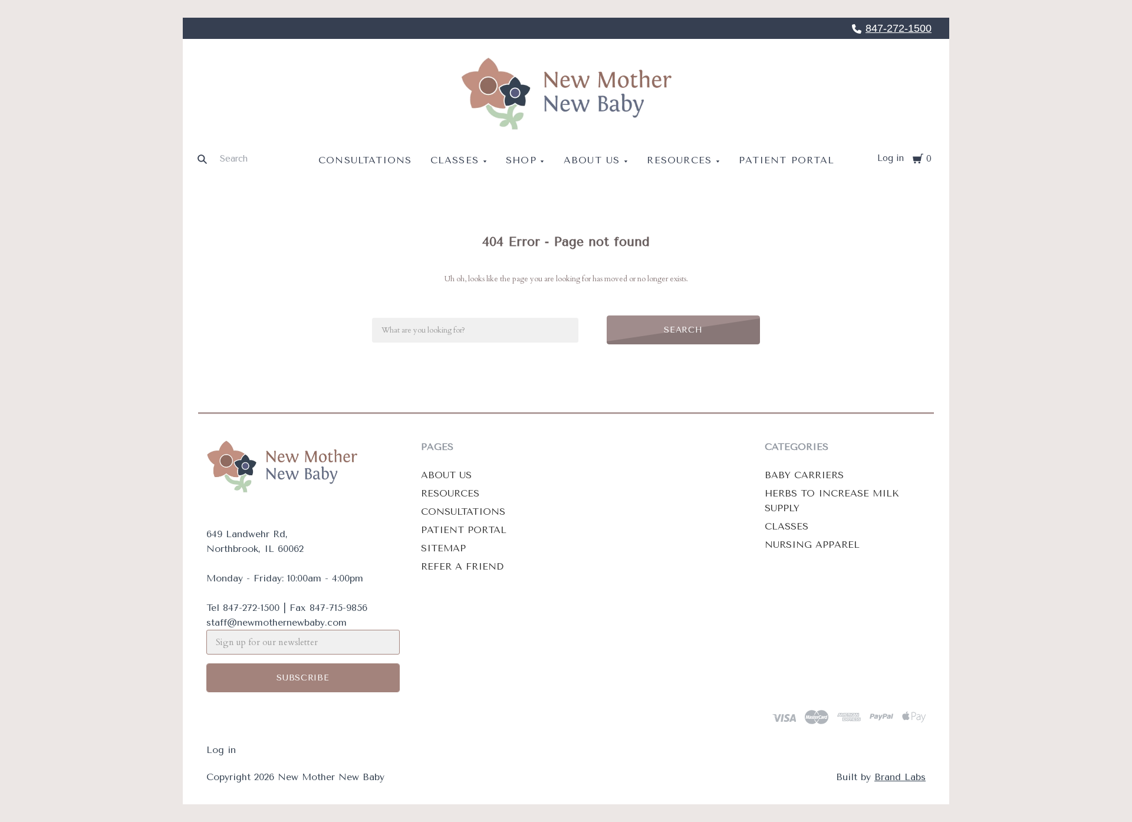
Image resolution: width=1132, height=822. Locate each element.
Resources (679, 160)
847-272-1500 (899, 28)
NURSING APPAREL (812, 544)
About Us (592, 160)
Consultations (365, 160)
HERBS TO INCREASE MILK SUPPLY (832, 501)
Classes (454, 160)
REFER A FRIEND (462, 566)
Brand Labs (900, 776)
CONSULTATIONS (463, 511)
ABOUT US (446, 475)
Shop (521, 160)
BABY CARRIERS (804, 475)
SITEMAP (443, 548)
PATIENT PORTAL (463, 529)
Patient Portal (786, 160)
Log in (890, 158)
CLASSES (786, 526)
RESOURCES (450, 493)
